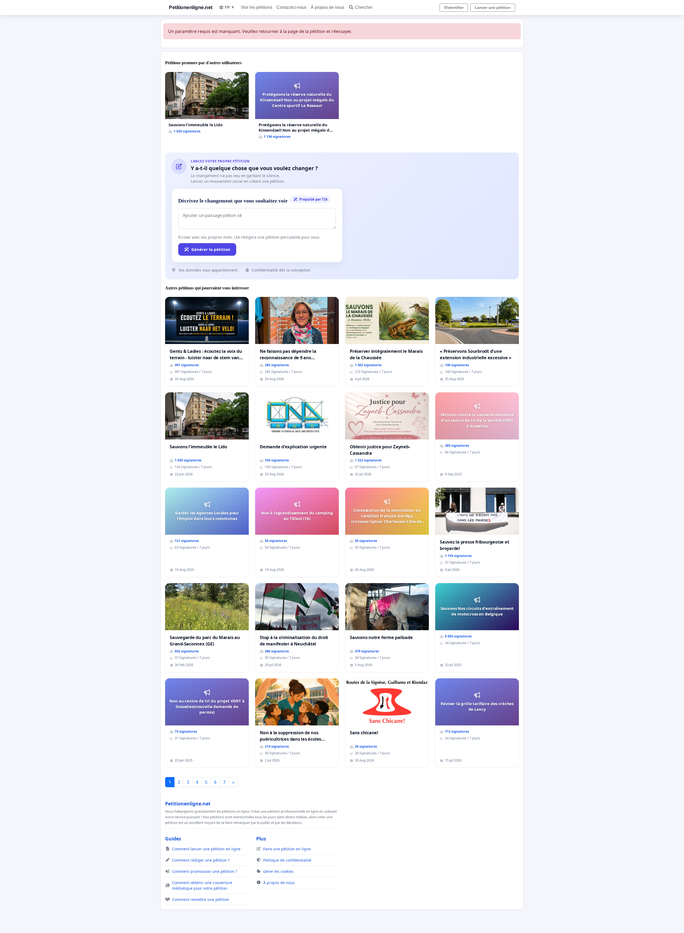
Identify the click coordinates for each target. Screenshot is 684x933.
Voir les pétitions (256, 7)
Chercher (363, 7)
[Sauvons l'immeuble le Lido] (207, 104)
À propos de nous (327, 7)
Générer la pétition (210, 249)
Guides (173, 838)
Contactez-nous (291, 7)
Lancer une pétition (493, 7)
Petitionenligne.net (190, 7)
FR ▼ (230, 7)
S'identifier (454, 7)
